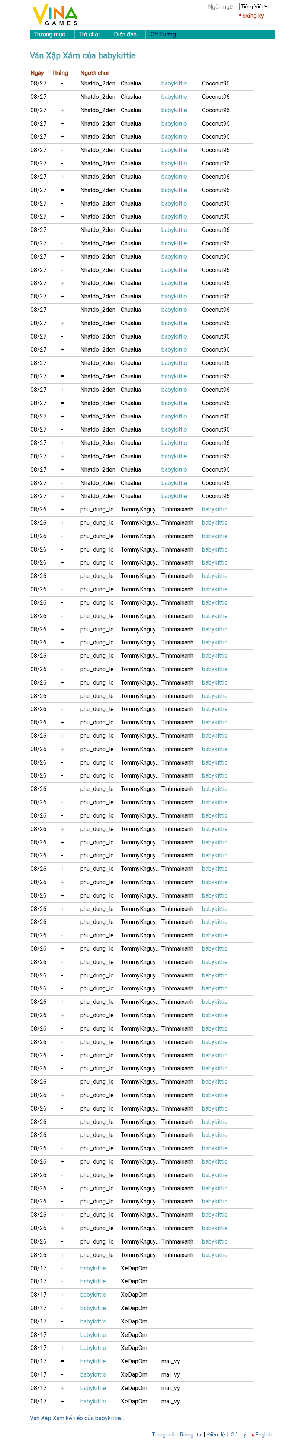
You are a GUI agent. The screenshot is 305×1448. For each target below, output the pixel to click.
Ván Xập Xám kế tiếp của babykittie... (77, 1418)
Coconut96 (216, 83)
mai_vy (170, 1361)
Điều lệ (216, 1435)
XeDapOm (134, 1268)
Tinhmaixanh (177, 509)
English (264, 1435)
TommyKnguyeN (141, 509)
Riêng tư (191, 1435)
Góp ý (238, 1435)
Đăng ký (253, 15)
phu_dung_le (97, 509)
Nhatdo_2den (97, 83)
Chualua (131, 83)
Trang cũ (163, 1435)
